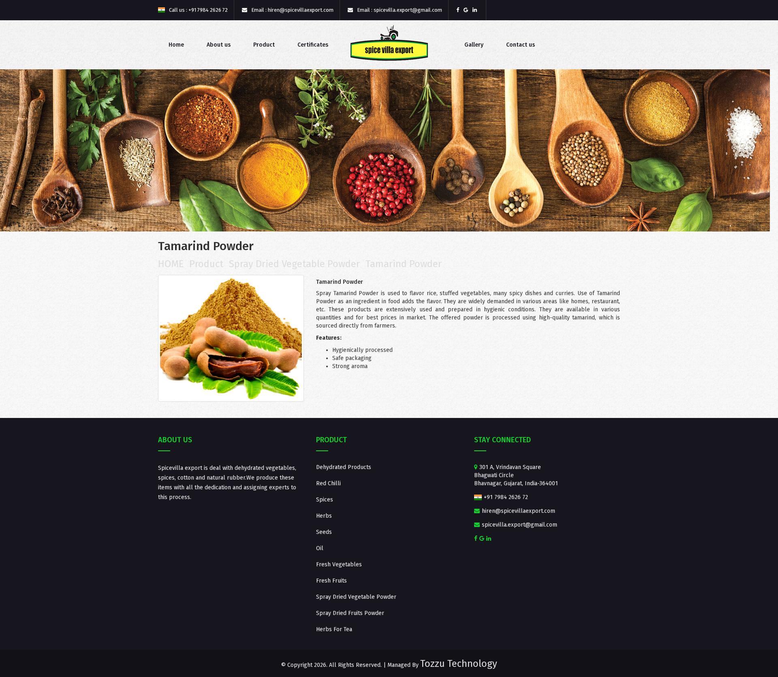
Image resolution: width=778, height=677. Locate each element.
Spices (324, 499)
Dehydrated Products (343, 467)
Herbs (324, 515)
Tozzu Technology (458, 663)
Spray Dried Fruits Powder (350, 613)
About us (219, 44)
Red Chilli (328, 483)
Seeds (324, 532)
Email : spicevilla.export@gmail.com (399, 10)
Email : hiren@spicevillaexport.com (291, 10)
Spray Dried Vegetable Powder (294, 264)
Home (176, 44)
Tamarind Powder (403, 264)
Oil (319, 548)
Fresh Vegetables (339, 564)
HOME (171, 264)
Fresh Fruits (331, 580)
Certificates (312, 44)
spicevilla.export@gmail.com (518, 524)
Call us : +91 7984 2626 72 (198, 10)
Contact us (520, 44)
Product (264, 44)
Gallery (473, 44)
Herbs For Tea (334, 629)
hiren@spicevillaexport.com (517, 511)
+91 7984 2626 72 (505, 497)
